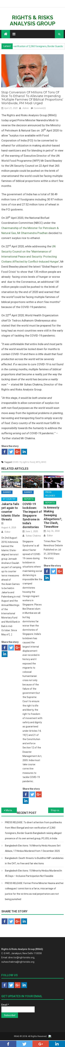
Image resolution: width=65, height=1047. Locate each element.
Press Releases (50, 494)
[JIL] (49, 1036)
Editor (7, 532)
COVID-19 (17, 462)
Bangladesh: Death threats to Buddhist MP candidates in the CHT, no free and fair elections (34, 861)
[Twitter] (11, 452)
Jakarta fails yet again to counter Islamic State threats (10, 511)
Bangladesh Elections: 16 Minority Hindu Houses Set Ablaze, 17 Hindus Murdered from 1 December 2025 (32, 848)
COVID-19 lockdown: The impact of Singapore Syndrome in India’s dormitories (32, 515)
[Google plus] (17, 452)
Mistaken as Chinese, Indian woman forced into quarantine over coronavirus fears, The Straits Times (11, 810)
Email (5, 1004)
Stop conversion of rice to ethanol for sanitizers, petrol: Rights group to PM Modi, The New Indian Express (57, 810)
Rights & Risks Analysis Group (32, 20)
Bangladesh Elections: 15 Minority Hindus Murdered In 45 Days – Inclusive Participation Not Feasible (33, 873)
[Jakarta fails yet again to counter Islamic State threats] (11, 481)
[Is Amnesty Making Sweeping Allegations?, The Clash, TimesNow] (54, 481)
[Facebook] (5, 452)
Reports (28, 499)
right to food (28, 462)
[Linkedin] (24, 452)
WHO (43, 462)
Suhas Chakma (33, 535)
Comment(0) (40, 108)
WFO (38, 462)
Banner (7, 492)
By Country (9, 499)
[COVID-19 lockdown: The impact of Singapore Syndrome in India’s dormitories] (32, 481)
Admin (25, 108)
